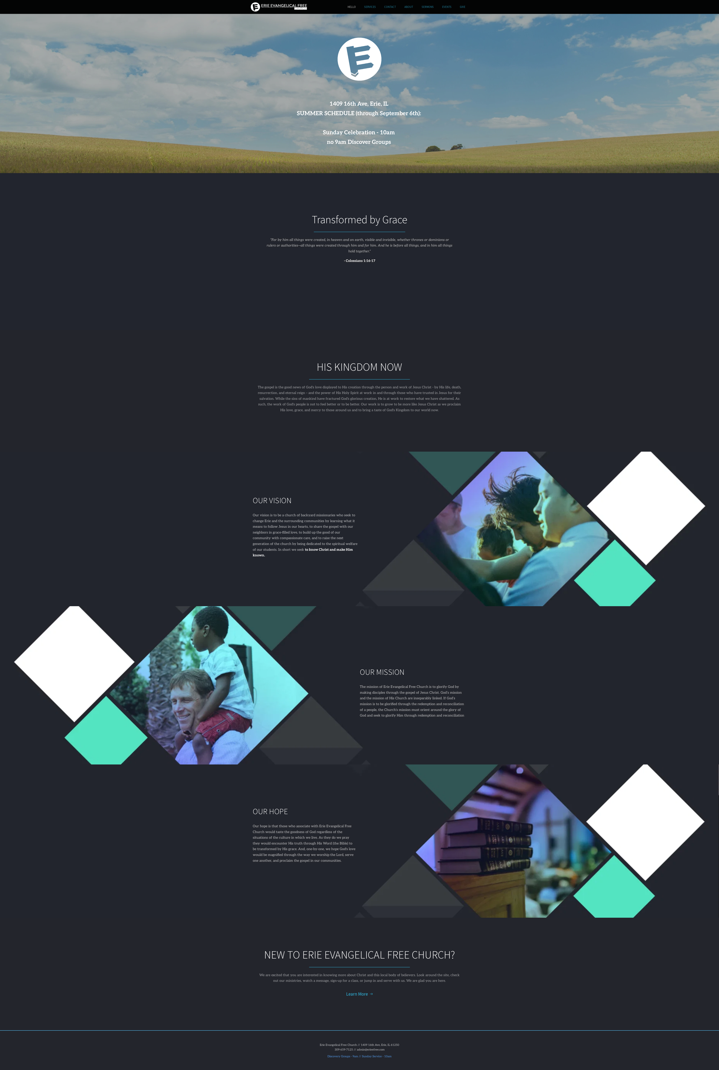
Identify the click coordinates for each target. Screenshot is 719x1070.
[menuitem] (352, 7)
